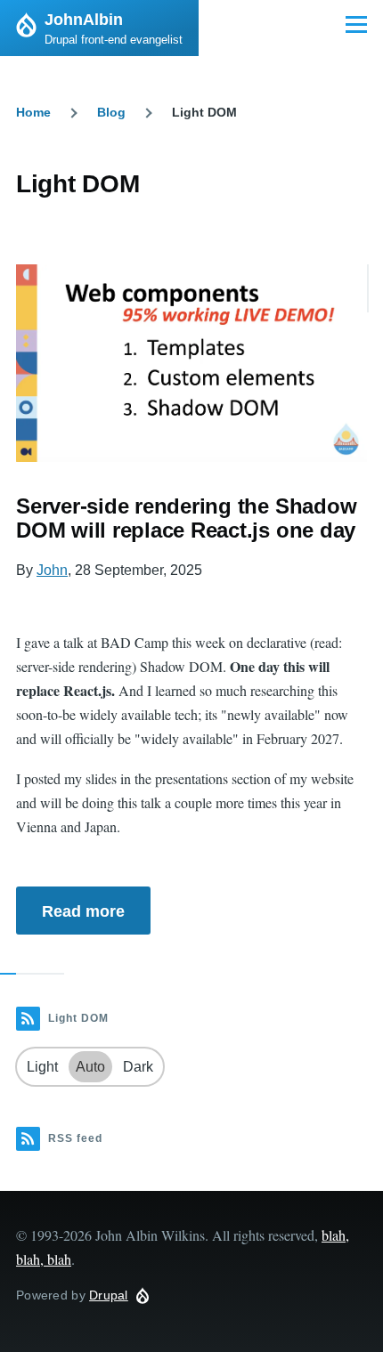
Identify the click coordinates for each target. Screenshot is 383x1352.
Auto (90, 1066)
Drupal (108, 1295)
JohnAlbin (84, 19)
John (52, 570)
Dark (138, 1066)
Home (33, 112)
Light (42, 1066)
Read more (83, 911)
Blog (111, 112)
